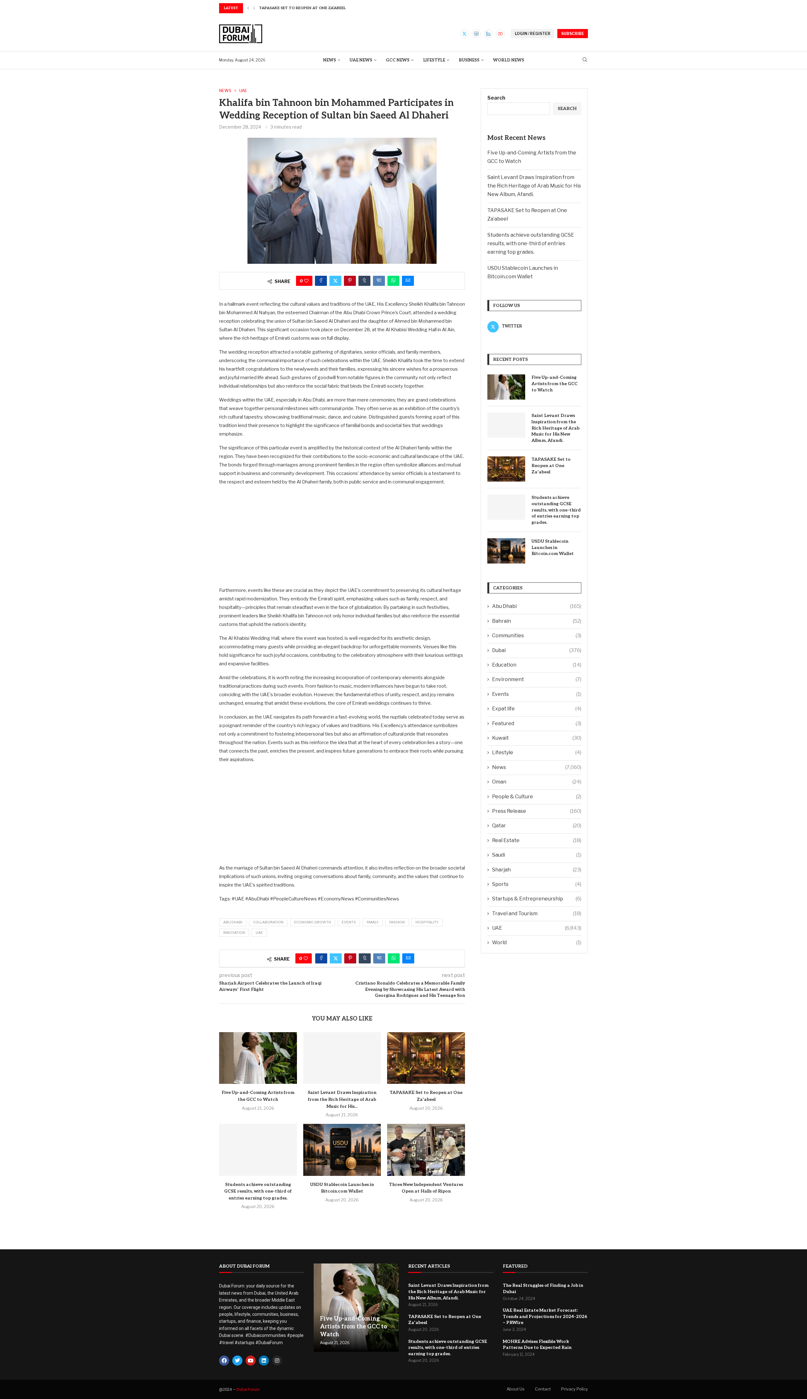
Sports (536, 884)
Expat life (536, 709)
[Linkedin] (488, 33)
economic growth (312, 922)
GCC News (397, 60)
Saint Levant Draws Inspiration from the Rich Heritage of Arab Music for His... (342, 1099)
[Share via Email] (408, 281)
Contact (543, 1388)
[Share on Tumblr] (364, 281)
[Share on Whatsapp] (393, 281)
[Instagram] (476, 33)
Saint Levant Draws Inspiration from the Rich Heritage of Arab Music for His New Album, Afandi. (534, 185)
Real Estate (536, 840)
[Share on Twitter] (335, 281)
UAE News (361, 60)
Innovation (234, 932)
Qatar (536, 826)
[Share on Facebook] (321, 281)
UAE (259, 932)
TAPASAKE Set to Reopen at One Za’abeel (551, 465)
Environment (536, 679)
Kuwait (536, 738)
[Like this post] (306, 281)
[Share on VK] (379, 281)
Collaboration (268, 922)
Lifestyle (434, 60)
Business (469, 60)
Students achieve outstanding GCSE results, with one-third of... (331, 8)
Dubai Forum (248, 1389)
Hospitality (426, 922)
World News (508, 60)
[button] (248, 8)
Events (349, 922)
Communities (536, 636)
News (329, 60)
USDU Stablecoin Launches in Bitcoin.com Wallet (552, 547)
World (536, 942)
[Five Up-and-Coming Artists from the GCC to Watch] (258, 1058)
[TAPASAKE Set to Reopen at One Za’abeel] (426, 1058)
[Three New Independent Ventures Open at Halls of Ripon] (426, 1150)
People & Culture (536, 797)
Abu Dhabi (232, 922)
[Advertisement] (342, 536)
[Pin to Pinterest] (350, 281)
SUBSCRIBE (572, 33)
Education (536, 665)
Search (496, 98)
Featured (536, 723)
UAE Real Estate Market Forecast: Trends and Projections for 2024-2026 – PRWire (545, 1316)
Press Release (536, 811)
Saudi (536, 855)
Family (373, 922)
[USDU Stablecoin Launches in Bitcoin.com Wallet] (342, 1150)
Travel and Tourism (536, 913)
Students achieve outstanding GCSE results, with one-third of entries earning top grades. (258, 1191)
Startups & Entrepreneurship (536, 899)
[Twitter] (464, 33)
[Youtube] (500, 33)
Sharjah (536, 870)
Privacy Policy (574, 1388)
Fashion (397, 922)
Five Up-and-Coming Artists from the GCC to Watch (554, 383)
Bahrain (536, 621)
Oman (536, 782)
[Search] (585, 60)
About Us (516, 1388)
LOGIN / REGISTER (532, 33)
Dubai (536, 650)
